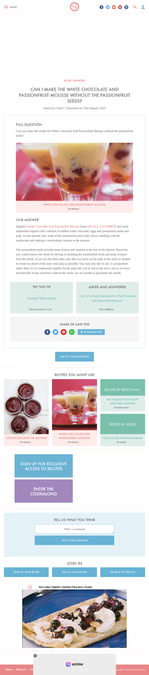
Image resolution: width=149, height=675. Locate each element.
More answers (74, 80)
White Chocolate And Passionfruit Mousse (53, 226)
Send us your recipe (26, 572)
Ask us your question (74, 356)
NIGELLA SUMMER (102, 226)
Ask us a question (74, 572)
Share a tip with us (122, 572)
